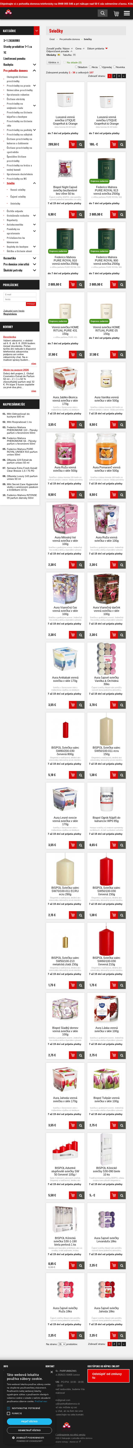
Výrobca (53, 62)
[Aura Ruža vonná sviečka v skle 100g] (106, 518)
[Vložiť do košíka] (73, 144)
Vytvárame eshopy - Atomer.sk (65, 1442)
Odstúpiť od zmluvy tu (107, 1375)
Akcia (95, 67)
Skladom (82, 67)
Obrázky (51, 54)
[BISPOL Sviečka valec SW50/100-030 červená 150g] (106, 869)
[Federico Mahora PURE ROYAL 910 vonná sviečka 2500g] (81, 284)
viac (33, 363)
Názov (66, 48)
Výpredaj (107, 67)
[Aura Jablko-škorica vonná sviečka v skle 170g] (65, 378)
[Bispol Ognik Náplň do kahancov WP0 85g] (106, 799)
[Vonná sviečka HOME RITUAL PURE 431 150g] (81, 354)
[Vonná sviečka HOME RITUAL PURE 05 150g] (122, 354)
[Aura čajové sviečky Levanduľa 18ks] (106, 1219)
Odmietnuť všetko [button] (29, 1430)
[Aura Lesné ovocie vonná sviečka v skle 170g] (65, 799)
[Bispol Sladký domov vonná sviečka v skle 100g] (65, 1009)
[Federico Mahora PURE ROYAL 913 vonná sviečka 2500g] (122, 214)
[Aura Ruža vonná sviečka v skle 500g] (65, 448)
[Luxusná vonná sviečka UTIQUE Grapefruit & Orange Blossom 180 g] (106, 98)
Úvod (52, 39)
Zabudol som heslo (13, 310)
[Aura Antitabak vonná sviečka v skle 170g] (65, 658)
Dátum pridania (95, 48)
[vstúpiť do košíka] (116, 13)
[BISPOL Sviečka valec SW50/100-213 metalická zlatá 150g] (65, 939)
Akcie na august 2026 (16, 369)
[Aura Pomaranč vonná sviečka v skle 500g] (106, 448)
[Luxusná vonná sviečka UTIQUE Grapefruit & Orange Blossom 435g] (65, 98)
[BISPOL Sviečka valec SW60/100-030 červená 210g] (106, 939)
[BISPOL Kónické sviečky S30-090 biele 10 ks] (106, 1149)
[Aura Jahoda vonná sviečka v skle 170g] (65, 1079)
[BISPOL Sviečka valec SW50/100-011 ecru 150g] (106, 729)
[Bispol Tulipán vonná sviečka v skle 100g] (106, 1079)
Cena (78, 48)
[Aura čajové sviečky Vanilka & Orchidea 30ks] (106, 658)
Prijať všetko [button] (29, 1421)
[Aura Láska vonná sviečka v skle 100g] (106, 1009)
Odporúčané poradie (57, 51)
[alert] (29, 1406)
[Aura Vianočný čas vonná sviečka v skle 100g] (65, 588)
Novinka (120, 67)
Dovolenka (9, 336)
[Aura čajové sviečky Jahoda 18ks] (106, 1289)
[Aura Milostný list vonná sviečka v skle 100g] (65, 518)
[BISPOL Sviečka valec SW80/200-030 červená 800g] (65, 729)
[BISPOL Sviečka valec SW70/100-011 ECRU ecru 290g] (65, 869)
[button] (8, 1408)
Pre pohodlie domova (70, 39)
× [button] (51, 1372)
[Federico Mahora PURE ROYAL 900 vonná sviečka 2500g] (122, 284)
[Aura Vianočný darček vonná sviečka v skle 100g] (106, 588)
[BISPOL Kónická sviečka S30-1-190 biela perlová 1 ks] (65, 1219)
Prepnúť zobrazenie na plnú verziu (66, 1434)
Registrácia (10, 314)
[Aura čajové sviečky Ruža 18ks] (65, 1289)
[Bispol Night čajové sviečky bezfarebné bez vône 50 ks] (65, 168)
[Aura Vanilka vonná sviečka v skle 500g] (106, 378)
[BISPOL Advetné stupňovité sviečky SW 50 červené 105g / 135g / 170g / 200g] (65, 1149)
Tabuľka (67, 54)
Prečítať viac (41, 1401)
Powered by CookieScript (29, 1441)
